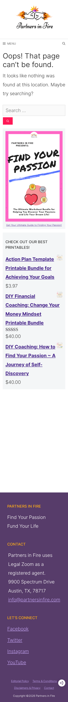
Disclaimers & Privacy (27, 688)
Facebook (18, 628)
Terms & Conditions (44, 681)
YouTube (16, 662)
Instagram (18, 651)
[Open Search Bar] (64, 43)
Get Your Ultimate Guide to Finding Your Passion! (34, 225)
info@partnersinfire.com (34, 599)
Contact (49, 688)
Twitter (14, 640)
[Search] (8, 121)
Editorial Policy (20, 681)
